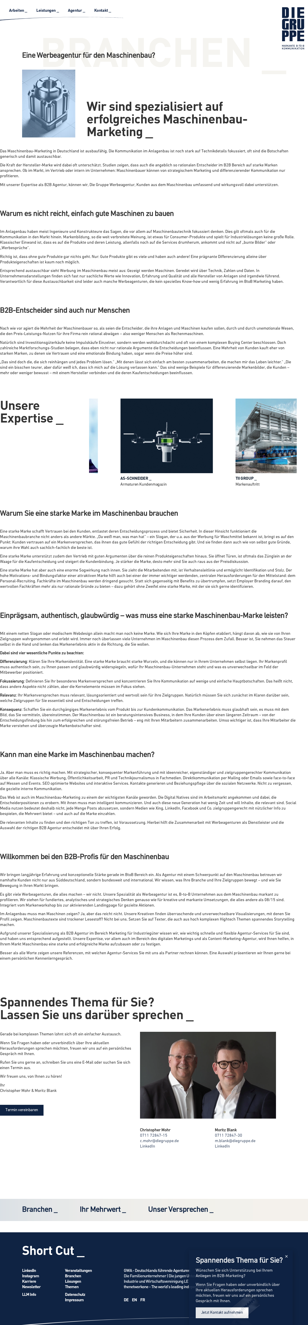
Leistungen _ (47, 10)
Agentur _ (76, 10)
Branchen (73, 1275)
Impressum (74, 1299)
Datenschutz (75, 1294)
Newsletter (31, 1286)
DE (126, 1299)
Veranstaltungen (78, 1270)
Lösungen (73, 1281)
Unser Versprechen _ (180, 1210)
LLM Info (29, 1294)
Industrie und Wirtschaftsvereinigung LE (156, 1281)
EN (134, 1299)
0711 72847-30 (228, 1136)
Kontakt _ (102, 10)
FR (142, 1299)
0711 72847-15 (153, 1136)
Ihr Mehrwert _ (103, 1210)
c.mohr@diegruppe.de (159, 1141)
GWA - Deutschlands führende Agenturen (157, 1270)
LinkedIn (147, 1147)
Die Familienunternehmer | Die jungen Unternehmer (166, 1275)
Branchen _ (39, 1210)
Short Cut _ (53, 1250)
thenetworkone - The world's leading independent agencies (171, 1286)
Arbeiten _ (18, 10)
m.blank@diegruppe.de (235, 1141)
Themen (71, 1286)
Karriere (29, 1281)
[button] (286, 1256)
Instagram (30, 1275)
